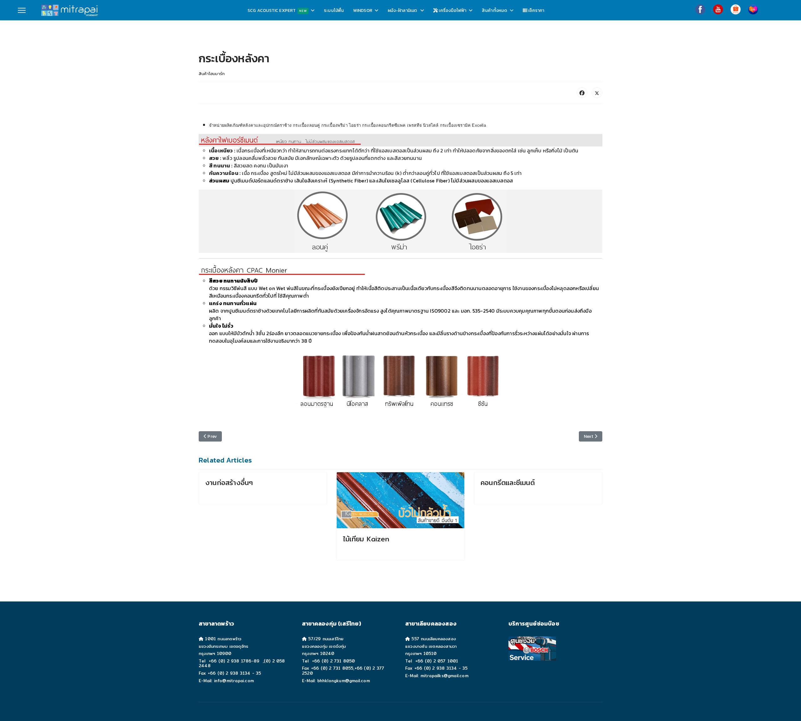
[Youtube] (718, 9)
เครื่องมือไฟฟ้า (452, 10)
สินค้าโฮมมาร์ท (212, 74)
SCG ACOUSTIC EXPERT (277, 10)
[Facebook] (700, 9)
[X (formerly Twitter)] (597, 92)
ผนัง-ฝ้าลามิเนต (403, 10)
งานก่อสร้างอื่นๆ (229, 482)
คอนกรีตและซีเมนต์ (508, 482)
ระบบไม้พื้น (334, 10)
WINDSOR (362, 10)
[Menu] (22, 10)
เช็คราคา (535, 10)
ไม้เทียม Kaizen (366, 539)
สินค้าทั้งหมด (495, 10)
